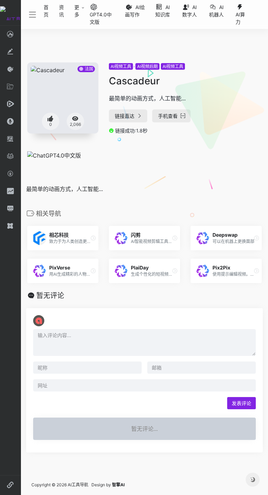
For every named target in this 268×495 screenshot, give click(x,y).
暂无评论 (50, 295)
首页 (46, 10)
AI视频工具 (121, 66)
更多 (76, 10)
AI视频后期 (147, 66)
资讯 (61, 10)
